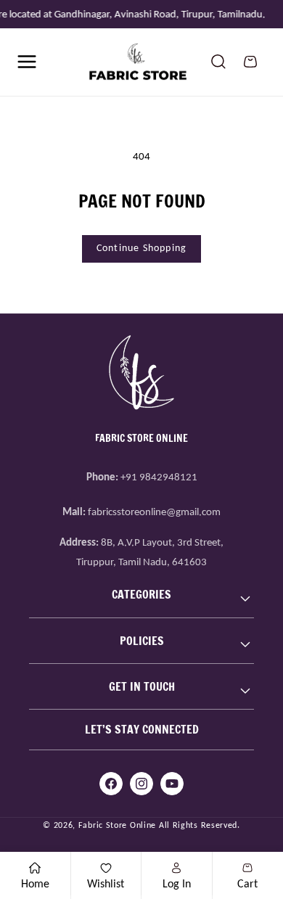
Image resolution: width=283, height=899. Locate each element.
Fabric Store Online (117, 825)
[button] (27, 62)
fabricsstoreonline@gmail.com (154, 511)
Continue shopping (141, 248)
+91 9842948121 (158, 476)
